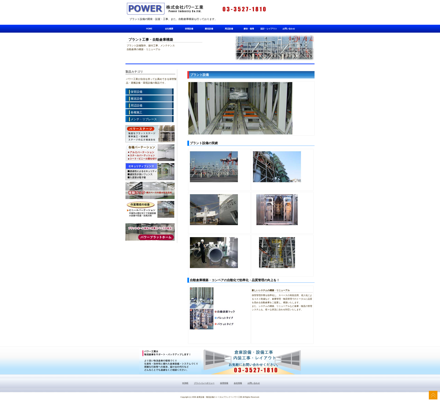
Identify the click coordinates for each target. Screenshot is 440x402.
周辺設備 (229, 28)
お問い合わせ (289, 28)
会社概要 (169, 28)
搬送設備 (209, 28)
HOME (149, 28)
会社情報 (238, 383)
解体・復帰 (249, 28)
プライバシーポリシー (204, 383)
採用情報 (224, 383)
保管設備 (189, 28)
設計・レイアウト (269, 28)
